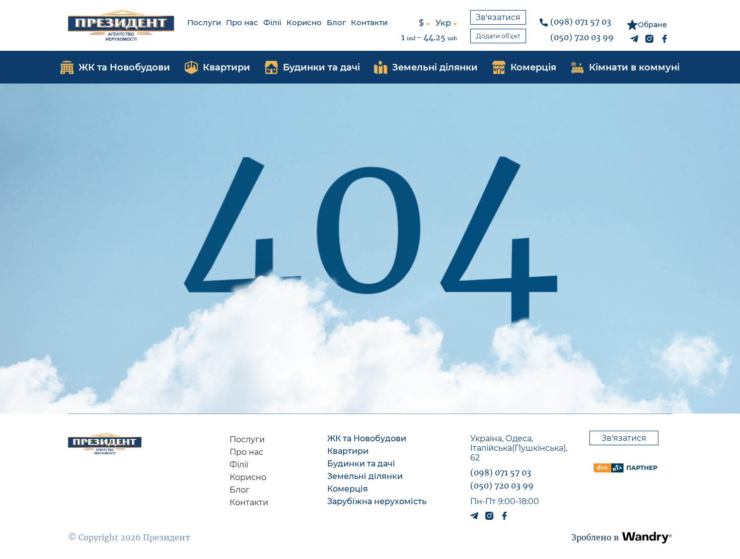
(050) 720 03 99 (582, 37)
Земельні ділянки (365, 476)
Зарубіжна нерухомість (376, 501)
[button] (647, 537)
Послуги (204, 22)
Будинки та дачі (361, 463)
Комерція (347, 489)
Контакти (369, 22)
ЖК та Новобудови (366, 438)
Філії (272, 22)
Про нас (242, 22)
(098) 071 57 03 (580, 22)
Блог (336, 22)
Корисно (304, 22)
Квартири (347, 451)
